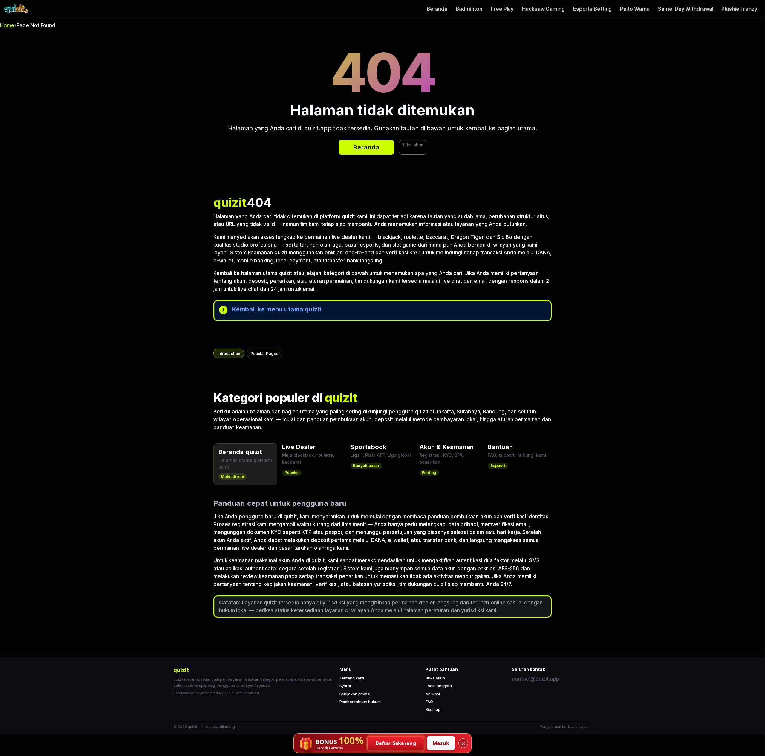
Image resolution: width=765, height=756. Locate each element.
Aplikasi (433, 693)
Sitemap (433, 709)
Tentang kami (351, 678)
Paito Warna (635, 9)
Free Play (502, 9)
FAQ (429, 701)
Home (7, 25)
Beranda (437, 9)
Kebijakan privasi (354, 693)
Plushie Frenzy (739, 9)
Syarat (345, 685)
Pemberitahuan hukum (360, 701)
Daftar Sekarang (395, 743)
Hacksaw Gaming (543, 9)
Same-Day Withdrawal (685, 9)
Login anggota (439, 685)
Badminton (469, 9)
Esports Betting (592, 9)
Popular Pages (264, 353)
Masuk (441, 743)
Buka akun (413, 144)
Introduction (228, 353)
